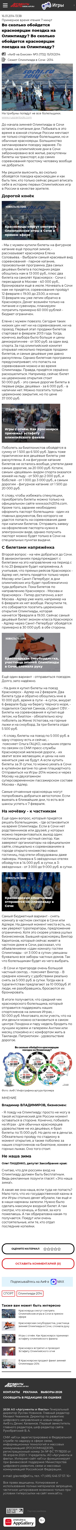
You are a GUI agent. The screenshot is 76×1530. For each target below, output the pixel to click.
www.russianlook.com (17, 117)
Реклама (30, 1392)
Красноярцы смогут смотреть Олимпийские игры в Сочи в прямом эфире (41, 1313)
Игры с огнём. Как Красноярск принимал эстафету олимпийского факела (44, 1337)
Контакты (11, 1392)
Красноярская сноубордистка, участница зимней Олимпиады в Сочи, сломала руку (44, 1325)
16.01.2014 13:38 (12, 16)
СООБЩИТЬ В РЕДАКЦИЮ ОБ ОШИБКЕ (32, 1397)
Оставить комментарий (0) (38, 1263)
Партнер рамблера (36, 1511)
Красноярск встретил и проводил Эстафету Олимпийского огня (39, 1350)
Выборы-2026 (51, 1392)
